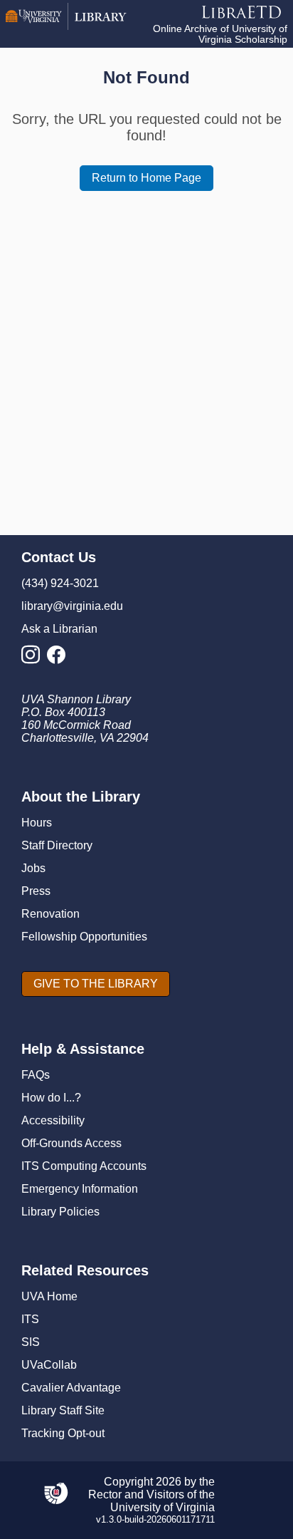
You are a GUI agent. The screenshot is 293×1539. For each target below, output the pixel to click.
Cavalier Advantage (71, 1388)
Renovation (50, 914)
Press (35, 891)
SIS (30, 1342)
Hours (36, 823)
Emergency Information (79, 1189)
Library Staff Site (63, 1410)
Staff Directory (56, 845)
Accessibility (53, 1120)
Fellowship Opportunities (84, 937)
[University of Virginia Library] (66, 26)
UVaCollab (49, 1365)
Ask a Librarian (59, 629)
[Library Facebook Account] (60, 659)
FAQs (35, 1075)
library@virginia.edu (72, 606)
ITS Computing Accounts (83, 1166)
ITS (30, 1319)
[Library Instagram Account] (34, 659)
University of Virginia (162, 1507)
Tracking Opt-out (63, 1433)
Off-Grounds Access (71, 1143)
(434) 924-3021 (60, 583)
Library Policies (60, 1212)
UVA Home (49, 1296)
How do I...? (51, 1098)
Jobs (33, 868)
